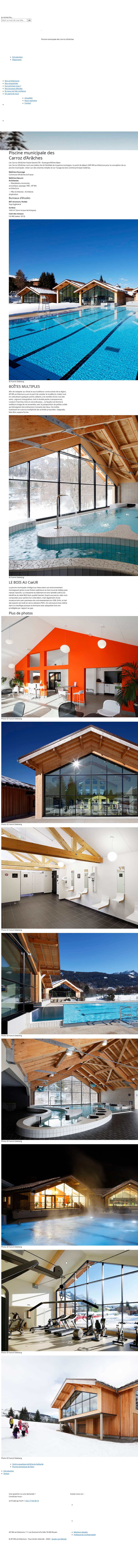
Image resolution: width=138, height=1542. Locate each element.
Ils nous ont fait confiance (15, 91)
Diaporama (16, 59)
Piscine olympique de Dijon (23, 1467)
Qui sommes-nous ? (13, 86)
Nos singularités (11, 83)
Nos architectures (12, 81)
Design (6, 1473)
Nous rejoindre (31, 100)
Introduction (17, 57)
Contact (28, 103)
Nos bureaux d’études (14, 88)
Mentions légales (81, 1532)
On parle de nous (12, 94)
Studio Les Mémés (59, 1539)
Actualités (29, 98)
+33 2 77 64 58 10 (32, 1501)
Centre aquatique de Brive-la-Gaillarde (27, 1464)
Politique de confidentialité (85, 1535)
